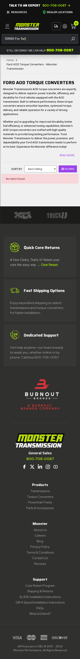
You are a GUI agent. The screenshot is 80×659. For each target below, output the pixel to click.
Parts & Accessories (40, 508)
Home (10, 60)
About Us (40, 530)
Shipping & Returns (40, 591)
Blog (40, 541)
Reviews (40, 564)
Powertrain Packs (40, 502)
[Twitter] (32, 466)
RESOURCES (19, 12)
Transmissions (40, 491)
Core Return (49, 265)
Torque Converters (40, 497)
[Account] (64, 26)
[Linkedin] (40, 466)
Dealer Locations (60, 12)
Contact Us (40, 558)
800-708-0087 (54, 5)
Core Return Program (40, 586)
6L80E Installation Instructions (40, 597)
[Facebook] (24, 467)
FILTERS (69, 169)
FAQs (40, 608)
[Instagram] (47, 466)
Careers (40, 536)
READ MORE (67, 155)
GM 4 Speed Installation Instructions (40, 602)
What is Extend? (40, 614)
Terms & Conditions (40, 552)
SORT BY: (17, 169)
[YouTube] (55, 466)
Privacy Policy (40, 547)
